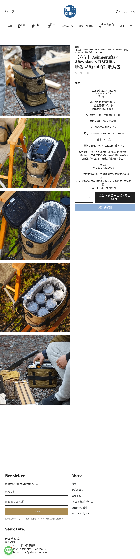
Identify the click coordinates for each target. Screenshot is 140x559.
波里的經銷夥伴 (79, 507)
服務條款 (59, 519)
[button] (22, 26)
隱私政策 (49, 519)
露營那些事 (77, 489)
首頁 (77, 47)
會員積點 (76, 496)
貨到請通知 (105, 207)
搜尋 (74, 483)
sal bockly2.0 (81, 513)
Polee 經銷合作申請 (82, 501)
